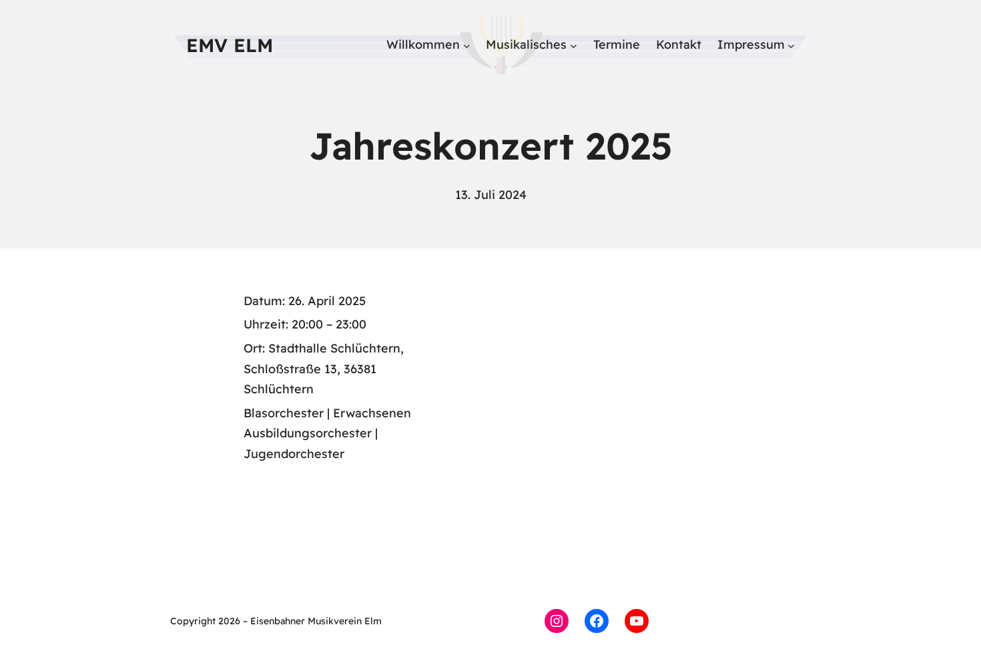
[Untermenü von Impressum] (791, 45)
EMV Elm (229, 45)
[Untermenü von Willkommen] (466, 45)
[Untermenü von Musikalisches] (573, 45)
